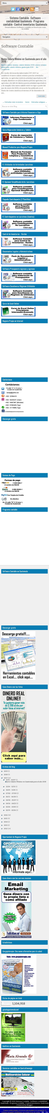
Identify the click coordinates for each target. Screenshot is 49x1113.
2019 (6, 771)
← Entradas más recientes (13, 102)
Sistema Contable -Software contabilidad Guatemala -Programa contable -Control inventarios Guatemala (25, 21)
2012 (5, 829)
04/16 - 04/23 (11, 803)
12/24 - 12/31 (10, 787)
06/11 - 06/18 (11, 797)
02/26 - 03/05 (11, 807)
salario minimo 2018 (26, 65)
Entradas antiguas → (39, 102)
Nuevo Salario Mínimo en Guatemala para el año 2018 (23, 60)
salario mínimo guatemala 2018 (21, 67)
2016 (6, 815)
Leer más (41, 96)
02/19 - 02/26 (11, 810)
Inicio (27, 102)
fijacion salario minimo (9, 65)
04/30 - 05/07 (11, 800)
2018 (6, 775)
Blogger (30, 1105)
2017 (6, 778)
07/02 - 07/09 (11, 793)
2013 (5, 825)
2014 (6, 822)
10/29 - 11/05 (10, 790)
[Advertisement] (25, 53)
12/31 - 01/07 (10, 780)
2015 (5, 818)
